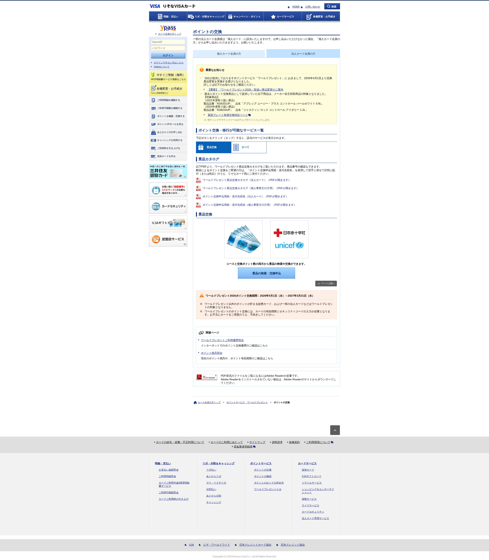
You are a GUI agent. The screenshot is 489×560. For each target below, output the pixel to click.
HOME (296, 6)
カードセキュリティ (313, 511)
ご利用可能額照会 (169, 492)
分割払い (211, 489)
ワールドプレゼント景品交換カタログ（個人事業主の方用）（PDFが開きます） (251, 188)
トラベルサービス (312, 482)
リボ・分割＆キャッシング (218, 463)
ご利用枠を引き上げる (168, 148)
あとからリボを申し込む (169, 132)
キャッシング (213, 502)
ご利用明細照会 (167, 476)
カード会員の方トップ (169, 34)
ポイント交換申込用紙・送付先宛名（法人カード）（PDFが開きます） (245, 196)
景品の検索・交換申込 (266, 273)
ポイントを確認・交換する (171, 116)
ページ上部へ (328, 283)
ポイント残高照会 (211, 352)
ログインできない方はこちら (169, 62)
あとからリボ (213, 476)
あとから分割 (213, 495)
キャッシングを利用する (169, 140)
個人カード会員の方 (229, 53)
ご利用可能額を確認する (169, 108)
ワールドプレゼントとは (267, 489)
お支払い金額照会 (169, 469)
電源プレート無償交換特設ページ (228, 115)
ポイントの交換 (262, 469)
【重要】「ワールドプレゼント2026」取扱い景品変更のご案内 (245, 89)
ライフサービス (310, 505)
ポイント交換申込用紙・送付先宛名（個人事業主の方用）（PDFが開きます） (249, 204)
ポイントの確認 (262, 476)
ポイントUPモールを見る (170, 124)
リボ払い (211, 469)
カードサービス (307, 463)
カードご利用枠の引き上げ (174, 499)
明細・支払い (163, 463)
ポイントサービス (261, 463)
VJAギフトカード (311, 476)
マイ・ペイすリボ (216, 482)
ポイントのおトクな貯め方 (269, 482)
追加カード (308, 469)
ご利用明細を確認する (168, 100)
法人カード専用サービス (315, 518)
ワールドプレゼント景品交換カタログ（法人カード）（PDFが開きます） (247, 179)
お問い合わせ (312, 6)
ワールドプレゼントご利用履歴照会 (222, 340)
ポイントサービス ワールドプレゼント (247, 402)
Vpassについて (161, 66)
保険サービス (309, 499)
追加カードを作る (166, 156)
